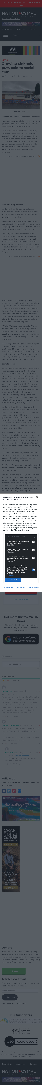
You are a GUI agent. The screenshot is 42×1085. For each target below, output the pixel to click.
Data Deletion (8, 587)
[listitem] (21, 537)
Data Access (21, 587)
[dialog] (21, 542)
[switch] (33, 542)
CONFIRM (13, 579)
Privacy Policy (34, 587)
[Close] (38, 498)
